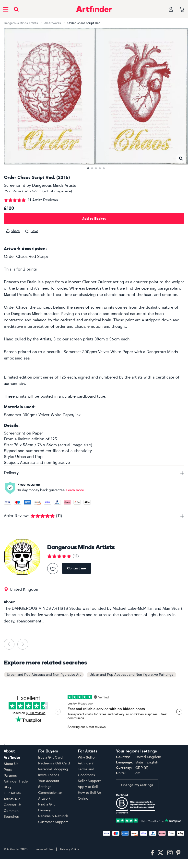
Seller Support (89, 781)
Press (8, 770)
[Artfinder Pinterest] (178, 853)
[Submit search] (16, 9)
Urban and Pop (29, 456)
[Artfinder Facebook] (152, 853)
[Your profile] (171, 9)
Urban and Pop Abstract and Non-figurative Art (44, 675)
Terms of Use (44, 849)
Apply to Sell (88, 787)
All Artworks (52, 23)
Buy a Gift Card (50, 757)
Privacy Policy (69, 849)
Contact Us (13, 805)
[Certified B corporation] (135, 803)
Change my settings (137, 785)
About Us (11, 764)
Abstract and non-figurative (45, 462)
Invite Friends (48, 775)
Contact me (76, 568)
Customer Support (53, 822)
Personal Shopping (53, 769)
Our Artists (12, 793)
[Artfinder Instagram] (170, 853)
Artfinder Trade (16, 781)
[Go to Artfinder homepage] (94, 9)
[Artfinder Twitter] (160, 853)
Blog (7, 787)
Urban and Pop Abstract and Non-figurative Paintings (131, 675)
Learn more (75, 490)
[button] (181, 158)
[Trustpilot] (148, 820)
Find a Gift (46, 804)
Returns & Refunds (53, 816)
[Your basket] (181, 9)
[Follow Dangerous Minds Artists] (52, 568)
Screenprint (14, 185)
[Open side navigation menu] (5, 9)
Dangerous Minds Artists (21, 23)
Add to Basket (94, 219)
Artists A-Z (12, 799)
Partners (10, 775)
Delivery (44, 810)
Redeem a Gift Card (54, 763)
